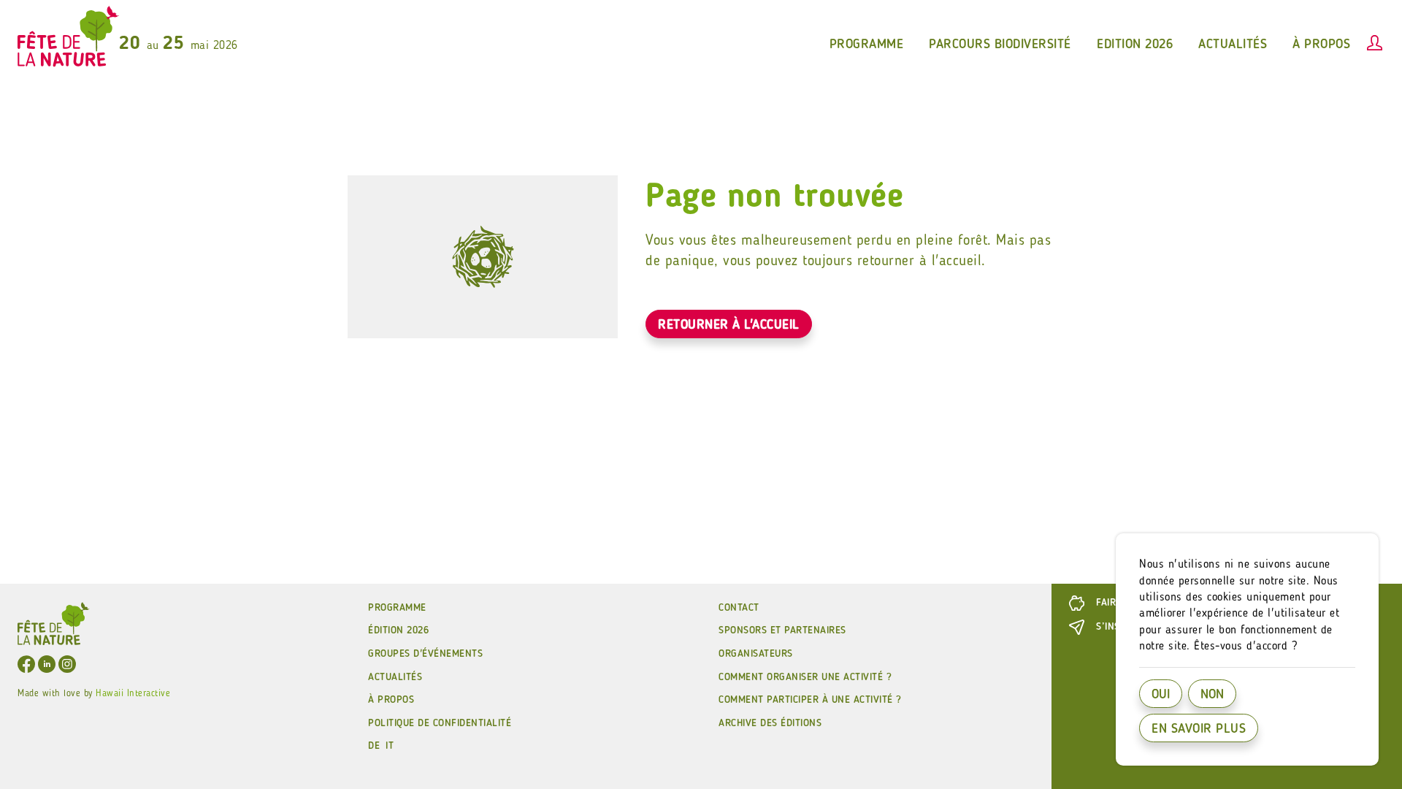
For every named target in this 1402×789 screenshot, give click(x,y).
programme (867, 44)
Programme (397, 608)
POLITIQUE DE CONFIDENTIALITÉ (439, 723)
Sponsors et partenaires (782, 630)
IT (390, 746)
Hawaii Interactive (133, 693)
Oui (1161, 694)
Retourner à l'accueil (729, 325)
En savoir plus (1199, 729)
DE (374, 746)
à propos (1321, 44)
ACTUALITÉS (395, 677)
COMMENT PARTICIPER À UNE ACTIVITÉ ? (810, 700)
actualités (1232, 44)
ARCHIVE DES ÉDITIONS (770, 723)
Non (1212, 694)
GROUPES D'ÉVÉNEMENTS (425, 654)
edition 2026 (1135, 44)
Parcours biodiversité (1000, 44)
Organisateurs (756, 654)
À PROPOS (391, 700)
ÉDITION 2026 (398, 630)
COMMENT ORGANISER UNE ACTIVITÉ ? (805, 677)
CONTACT (739, 608)
